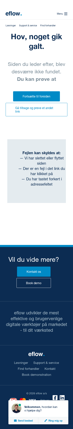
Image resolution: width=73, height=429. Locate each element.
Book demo (33, 283)
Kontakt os (34, 271)
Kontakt (50, 369)
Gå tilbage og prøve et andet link (34, 109)
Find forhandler (48, 25)
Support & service (28, 25)
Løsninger (11, 25)
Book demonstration (36, 375)
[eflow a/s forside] (14, 13)
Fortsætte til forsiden (36, 96)
